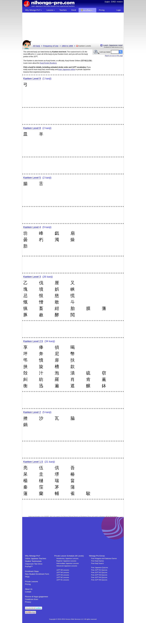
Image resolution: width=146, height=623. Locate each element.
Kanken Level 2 (32, 412)
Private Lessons (31, 582)
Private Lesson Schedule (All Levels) (69, 556)
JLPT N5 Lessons (62, 570)
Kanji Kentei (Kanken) (48, 63)
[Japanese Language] (30, 613)
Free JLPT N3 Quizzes (99, 575)
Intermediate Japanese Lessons (67, 563)
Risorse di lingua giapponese (36, 597)
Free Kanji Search (97, 563)
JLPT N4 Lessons (62, 572)
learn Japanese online (66, 69)
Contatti (28, 592)
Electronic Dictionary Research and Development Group (77, 516)
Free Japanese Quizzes (99, 567)
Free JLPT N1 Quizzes (99, 570)
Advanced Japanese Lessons (66, 566)
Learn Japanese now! (113, 45)
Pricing (28, 584)
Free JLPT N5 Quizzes (99, 580)
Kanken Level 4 (32, 227)
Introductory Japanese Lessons (67, 558)
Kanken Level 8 (32, 128)
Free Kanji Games (97, 561)
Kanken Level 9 (32, 78)
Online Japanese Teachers (35, 559)
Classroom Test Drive (33, 564)
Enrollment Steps (32, 571)
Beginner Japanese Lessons (66, 561)
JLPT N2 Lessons (62, 577)
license (115, 516)
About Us (28, 589)
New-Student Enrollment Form (37, 574)
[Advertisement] (73, 27)
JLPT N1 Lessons (62, 580)
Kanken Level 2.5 (33, 341)
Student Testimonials (33, 561)
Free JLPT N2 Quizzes (99, 572)
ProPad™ (29, 567)
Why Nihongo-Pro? (32, 556)
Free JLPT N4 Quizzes (99, 577)
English (107, 2)
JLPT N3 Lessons (62, 575)
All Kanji (36, 46)
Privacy (28, 602)
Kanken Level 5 (32, 177)
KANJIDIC (46, 516)
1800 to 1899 (67, 46)
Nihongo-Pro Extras (97, 556)
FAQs (27, 577)
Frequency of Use (50, 46)
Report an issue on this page (114, 56)
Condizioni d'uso (31, 599)
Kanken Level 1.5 (33, 461)
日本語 (113, 1)
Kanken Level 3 (32, 276)
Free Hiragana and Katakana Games (104, 558)
